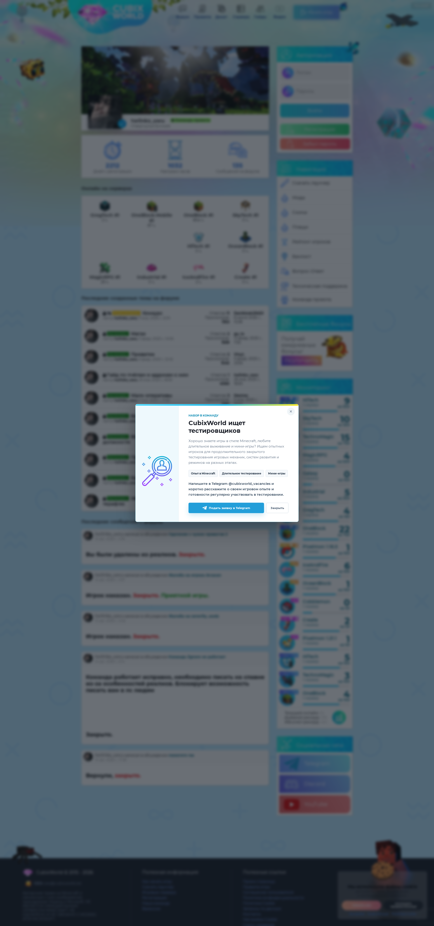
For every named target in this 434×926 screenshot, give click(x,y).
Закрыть (277, 508)
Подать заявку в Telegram (229, 508)
